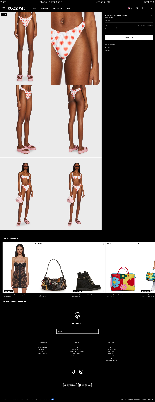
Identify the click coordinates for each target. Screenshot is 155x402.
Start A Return (42, 353)
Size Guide (110, 351)
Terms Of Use (15, 399)
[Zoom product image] (25, 48)
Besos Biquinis (109, 17)
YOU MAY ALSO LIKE (10, 238)
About (111, 347)
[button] (50, 2)
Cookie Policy (24, 399)
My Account (42, 349)
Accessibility (33, 399)
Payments (76, 353)
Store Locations (111, 349)
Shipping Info (76, 349)
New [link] (34, 8)
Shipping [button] (107, 50)
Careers (111, 353)
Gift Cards (111, 356)
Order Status (42, 347)
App (111, 358)
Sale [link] (68, 8)
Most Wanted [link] (57, 8)
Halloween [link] (44, 8)
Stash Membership (111, 360)
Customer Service (77, 356)
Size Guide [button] (108, 47)
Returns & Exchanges (77, 351)
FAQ (76, 347)
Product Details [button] (110, 44)
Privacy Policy (5, 399)
